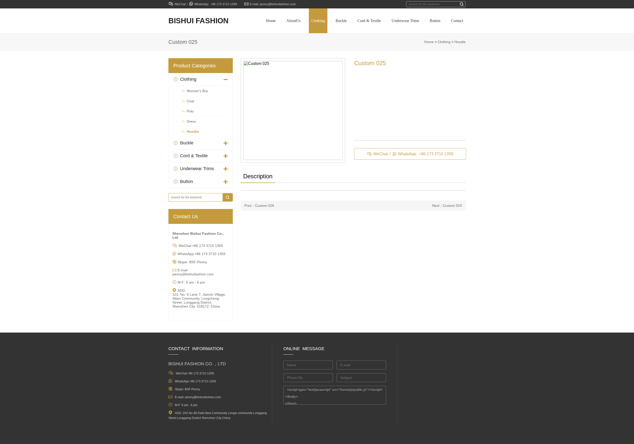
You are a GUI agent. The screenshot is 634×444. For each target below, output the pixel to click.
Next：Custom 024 (447, 206)
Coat (190, 101)
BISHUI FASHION (198, 21)
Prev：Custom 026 (259, 206)
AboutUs (293, 21)
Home (271, 21)
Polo (190, 111)
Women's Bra (197, 91)
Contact (457, 21)
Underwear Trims (405, 21)
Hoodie (460, 42)
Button (435, 21)
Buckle (341, 21)
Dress (191, 121)
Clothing (318, 21)
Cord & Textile (369, 21)
